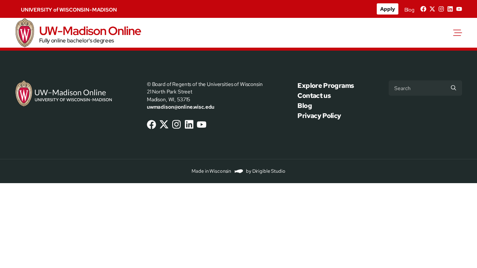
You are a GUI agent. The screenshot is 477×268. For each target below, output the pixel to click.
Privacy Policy (319, 115)
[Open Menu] (459, 33)
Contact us (314, 95)
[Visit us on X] (432, 9)
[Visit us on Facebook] (423, 9)
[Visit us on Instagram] (441, 9)
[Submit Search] (453, 87)
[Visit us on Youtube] (459, 9)
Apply (387, 9)
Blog (409, 9)
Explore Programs (325, 85)
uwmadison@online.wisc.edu (180, 106)
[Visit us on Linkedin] (450, 9)
